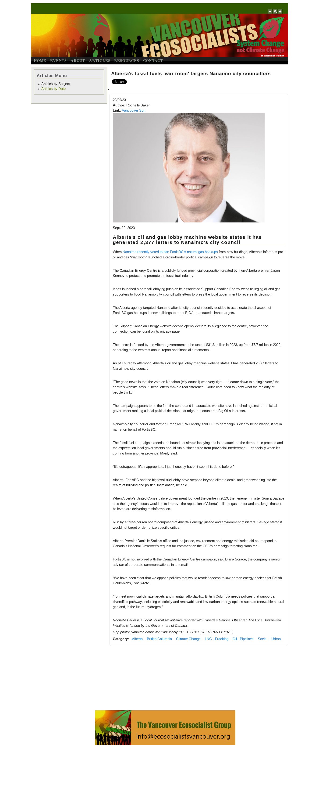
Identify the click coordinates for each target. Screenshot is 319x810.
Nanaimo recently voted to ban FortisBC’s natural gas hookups (170, 252)
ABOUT (78, 60)
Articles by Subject (55, 84)
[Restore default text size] (275, 13)
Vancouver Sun (133, 110)
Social (262, 639)
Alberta (137, 639)
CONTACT (153, 60)
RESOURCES (126, 60)
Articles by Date (53, 89)
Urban (276, 639)
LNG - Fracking (216, 639)
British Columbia (159, 639)
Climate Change (188, 639)
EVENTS (58, 60)
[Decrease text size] (270, 13)
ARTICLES (99, 60)
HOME (40, 60)
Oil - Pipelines (243, 639)
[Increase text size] (280, 13)
